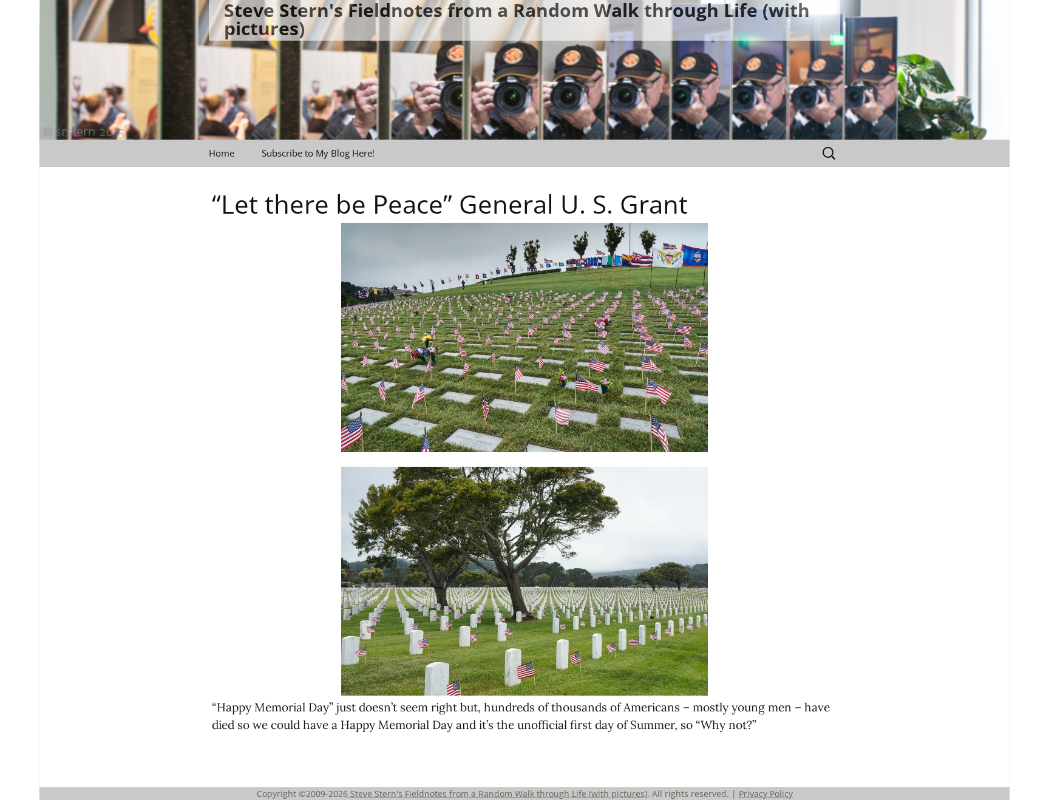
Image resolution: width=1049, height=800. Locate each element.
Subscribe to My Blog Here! (318, 153)
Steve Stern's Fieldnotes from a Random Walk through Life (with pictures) (497, 793)
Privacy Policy (766, 793)
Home (221, 153)
